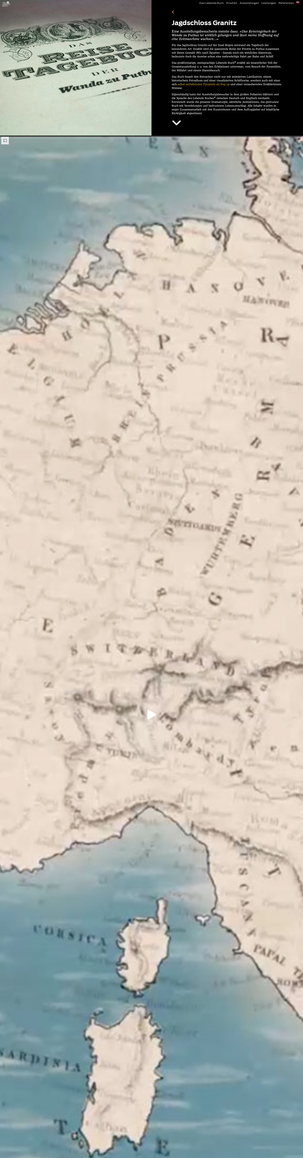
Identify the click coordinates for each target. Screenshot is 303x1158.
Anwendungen (249, 3)
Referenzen (286, 3)
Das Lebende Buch (211, 3)
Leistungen (268, 3)
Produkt (231, 3)
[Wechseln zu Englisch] (297, 2)
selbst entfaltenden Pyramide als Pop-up (204, 84)
